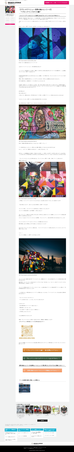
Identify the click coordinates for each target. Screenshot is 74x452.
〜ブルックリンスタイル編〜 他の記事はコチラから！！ (43, 350)
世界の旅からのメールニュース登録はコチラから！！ (43, 370)
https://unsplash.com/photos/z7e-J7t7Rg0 (28, 198)
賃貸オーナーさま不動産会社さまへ (29, 448)
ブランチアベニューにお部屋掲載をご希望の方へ (10, 439)
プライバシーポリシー (39, 448)
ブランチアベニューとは (42, 447)
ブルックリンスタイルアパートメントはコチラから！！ (43, 358)
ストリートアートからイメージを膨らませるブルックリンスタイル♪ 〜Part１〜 (21, 416)
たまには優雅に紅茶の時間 (29, 415)
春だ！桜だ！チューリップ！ (55, 415)
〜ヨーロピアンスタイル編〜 (49, 435)
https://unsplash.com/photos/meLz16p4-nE (29, 141)
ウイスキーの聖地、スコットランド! (47, 415)
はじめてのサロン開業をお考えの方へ (36, 436)
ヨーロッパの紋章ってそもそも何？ (64, 415)
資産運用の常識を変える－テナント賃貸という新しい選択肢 (10, 433)
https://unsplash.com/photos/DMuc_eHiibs (28, 60)
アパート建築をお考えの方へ (10, 436)
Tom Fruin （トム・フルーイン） (49, 282)
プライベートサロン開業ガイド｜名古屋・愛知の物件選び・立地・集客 (36, 433)
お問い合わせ (36, 447)
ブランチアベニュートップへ (28, 447)
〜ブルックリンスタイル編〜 (49, 432)
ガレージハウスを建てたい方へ (23, 433)
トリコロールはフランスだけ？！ (38, 415)
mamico (20, 393)
